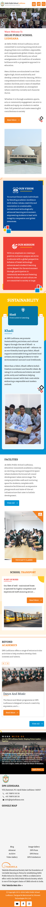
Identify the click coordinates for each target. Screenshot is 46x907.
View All (11, 503)
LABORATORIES (24, 560)
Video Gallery (12, 857)
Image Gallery (34, 847)
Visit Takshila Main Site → (12, 885)
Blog (12, 847)
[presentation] (5, 315)
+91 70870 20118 (12, 797)
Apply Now (36, 769)
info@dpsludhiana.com (14, 800)
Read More (11, 120)
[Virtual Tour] (39, 4)
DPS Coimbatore (34, 857)
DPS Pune (34, 850)
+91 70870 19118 (12, 793)
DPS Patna (34, 854)
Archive (12, 854)
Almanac (12, 850)
